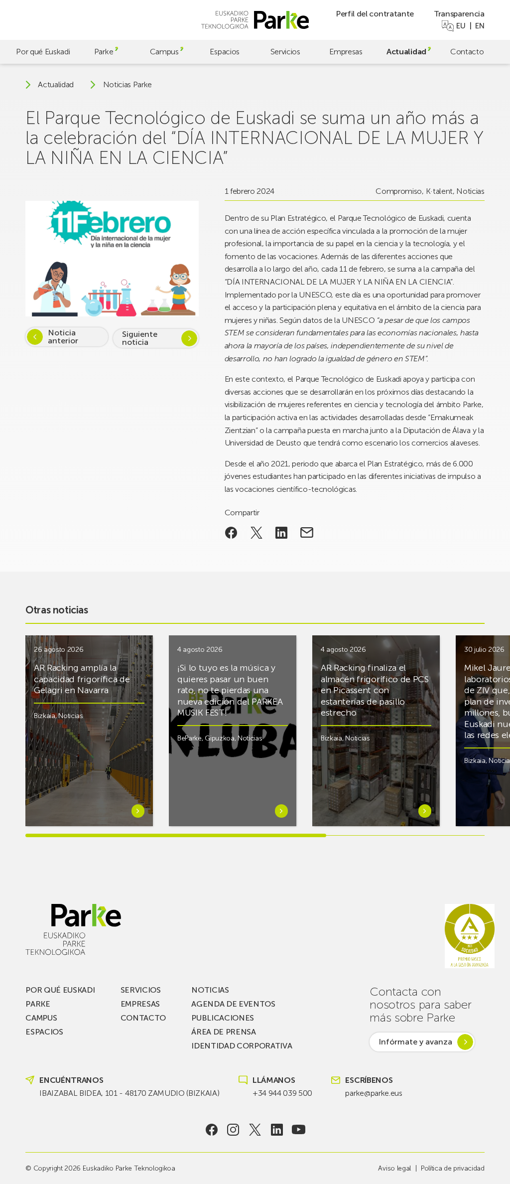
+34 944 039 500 (282, 1093)
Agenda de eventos (233, 1004)
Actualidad (406, 51)
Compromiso (399, 191)
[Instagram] (233, 1130)
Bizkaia (44, 716)
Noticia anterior (63, 336)
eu (460, 25)
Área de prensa (223, 1031)
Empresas (345, 51)
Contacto (467, 51)
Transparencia (459, 13)
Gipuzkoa (219, 738)
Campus (164, 51)
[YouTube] (298, 1130)
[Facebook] (211, 1130)
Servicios (285, 51)
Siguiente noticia (139, 338)
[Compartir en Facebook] (231, 533)
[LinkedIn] (276, 1130)
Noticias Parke (127, 85)
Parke (103, 51)
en (479, 25)
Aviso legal (394, 1168)
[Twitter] (255, 1130)
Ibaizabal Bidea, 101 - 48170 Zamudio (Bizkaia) (129, 1093)
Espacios (224, 51)
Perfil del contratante (375, 13)
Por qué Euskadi (43, 51)
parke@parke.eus (373, 1093)
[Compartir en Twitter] (256, 533)
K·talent (439, 191)
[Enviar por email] (307, 533)
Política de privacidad (453, 1168)
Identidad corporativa (241, 1045)
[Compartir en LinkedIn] (281, 533)
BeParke (189, 738)
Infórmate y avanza (415, 1041)
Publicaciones (222, 1018)
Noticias (470, 191)
